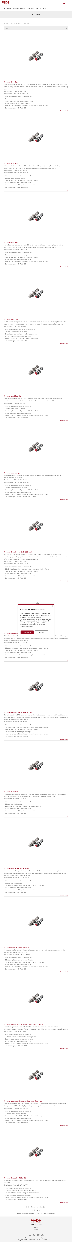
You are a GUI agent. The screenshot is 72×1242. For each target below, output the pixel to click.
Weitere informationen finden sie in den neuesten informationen (36, 1214)
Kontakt (36, 1227)
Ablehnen (42, 632)
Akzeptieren (27, 632)
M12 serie (43, 8)
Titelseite (8, 8)
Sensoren (22, 8)
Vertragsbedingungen (40, 1238)
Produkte (15, 8)
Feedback (36, 1229)
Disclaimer (28, 1238)
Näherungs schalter (32, 8)
